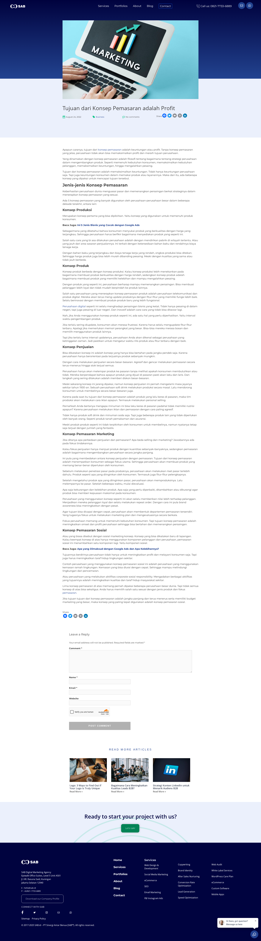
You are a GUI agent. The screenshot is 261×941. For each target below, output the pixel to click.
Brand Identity (185, 870)
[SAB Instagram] (47, 912)
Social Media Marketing (156, 874)
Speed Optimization (188, 897)
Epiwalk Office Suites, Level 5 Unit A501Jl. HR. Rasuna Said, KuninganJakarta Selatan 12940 (41, 879)
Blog (150, 6)
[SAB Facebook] (22, 912)
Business (100, 117)
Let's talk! (130, 828)
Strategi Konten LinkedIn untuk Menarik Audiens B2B (171, 787)
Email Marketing (152, 892)
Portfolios (121, 6)
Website (74, 698)
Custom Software (220, 888)
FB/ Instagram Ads (153, 898)
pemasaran (69, 592)
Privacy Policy (39, 918)
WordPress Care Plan (222, 876)
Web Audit (217, 864)
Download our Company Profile (42, 898)
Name (73, 677)
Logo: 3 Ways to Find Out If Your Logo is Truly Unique (85, 787)
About (137, 6)
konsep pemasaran (110, 149)
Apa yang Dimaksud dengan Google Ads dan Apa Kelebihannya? (118, 548)
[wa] (241, 5)
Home (118, 860)
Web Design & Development (151, 867)
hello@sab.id (30, 888)
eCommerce (150, 880)
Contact (165, 6)
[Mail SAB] (59, 912)
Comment (75, 648)
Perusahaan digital (74, 306)
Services (103, 6)
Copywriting (184, 864)
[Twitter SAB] (34, 912)
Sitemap (25, 918)
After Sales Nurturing (189, 876)
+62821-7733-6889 (32, 891)
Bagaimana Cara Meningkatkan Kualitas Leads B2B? (129, 787)
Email (73, 688)
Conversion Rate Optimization (186, 884)
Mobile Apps (218, 894)
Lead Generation (186, 891)
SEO (146, 886)
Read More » (76, 791)
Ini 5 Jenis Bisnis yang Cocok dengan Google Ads (108, 225)
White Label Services (222, 870)
